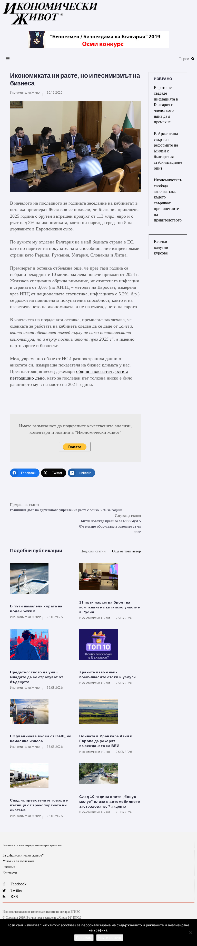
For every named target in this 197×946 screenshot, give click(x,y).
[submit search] (192, 58)
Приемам (84, 938)
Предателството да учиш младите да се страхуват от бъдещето (36, 677)
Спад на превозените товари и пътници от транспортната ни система (39, 805)
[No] (190, 932)
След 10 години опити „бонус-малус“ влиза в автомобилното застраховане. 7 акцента (109, 801)
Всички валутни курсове (161, 247)
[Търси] (130, 59)
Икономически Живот (25, 92)
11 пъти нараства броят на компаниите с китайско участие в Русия (109, 607)
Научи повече (109, 938)
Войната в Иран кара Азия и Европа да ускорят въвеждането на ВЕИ (106, 741)
